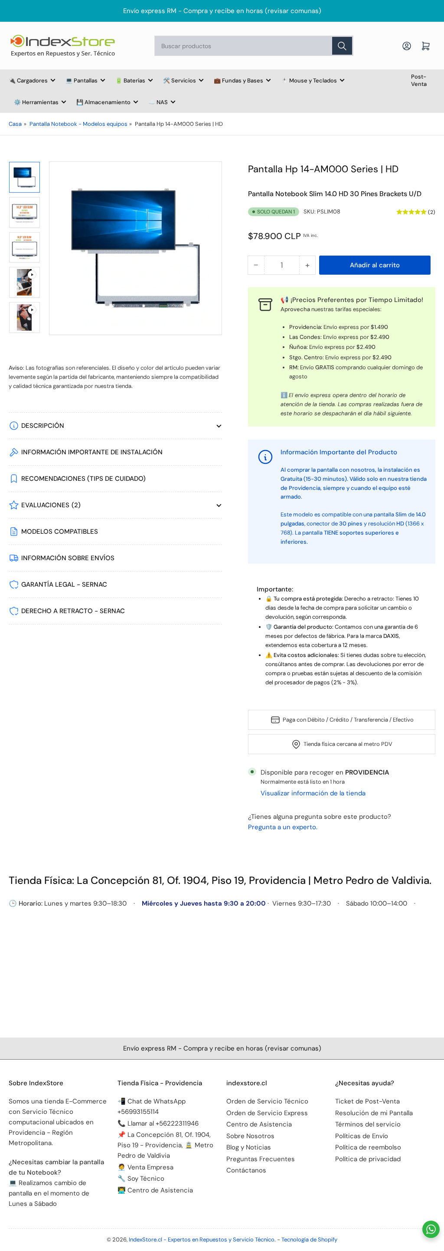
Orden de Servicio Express (267, 1113)
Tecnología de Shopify (309, 1239)
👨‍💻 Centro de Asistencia (155, 1190)
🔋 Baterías (130, 80)
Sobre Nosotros (250, 1136)
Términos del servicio (368, 1124)
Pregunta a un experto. (282, 827)
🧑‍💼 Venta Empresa (145, 1167)
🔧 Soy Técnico (141, 1178)
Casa (15, 124)
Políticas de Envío (361, 1136)
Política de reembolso (368, 1147)
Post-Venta (419, 80)
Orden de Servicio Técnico (267, 1101)
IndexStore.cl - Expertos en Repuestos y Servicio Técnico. (202, 1239)
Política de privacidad (368, 1159)
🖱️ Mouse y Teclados (309, 80)
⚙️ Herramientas (36, 102)
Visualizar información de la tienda (313, 793)
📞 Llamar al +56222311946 (158, 1123)
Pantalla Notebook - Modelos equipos (78, 124)
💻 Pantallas (81, 80)
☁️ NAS (158, 102)
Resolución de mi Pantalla (374, 1113)
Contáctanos (246, 1170)
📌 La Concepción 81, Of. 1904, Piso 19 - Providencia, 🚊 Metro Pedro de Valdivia (165, 1145)
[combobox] (253, 46)
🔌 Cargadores (28, 80)
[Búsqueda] (342, 45)
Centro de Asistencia (259, 1124)
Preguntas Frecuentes (260, 1159)
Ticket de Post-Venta (367, 1101)
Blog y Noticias (248, 1147)
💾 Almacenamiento (103, 102)
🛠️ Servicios (179, 80)
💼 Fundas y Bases (238, 80)
